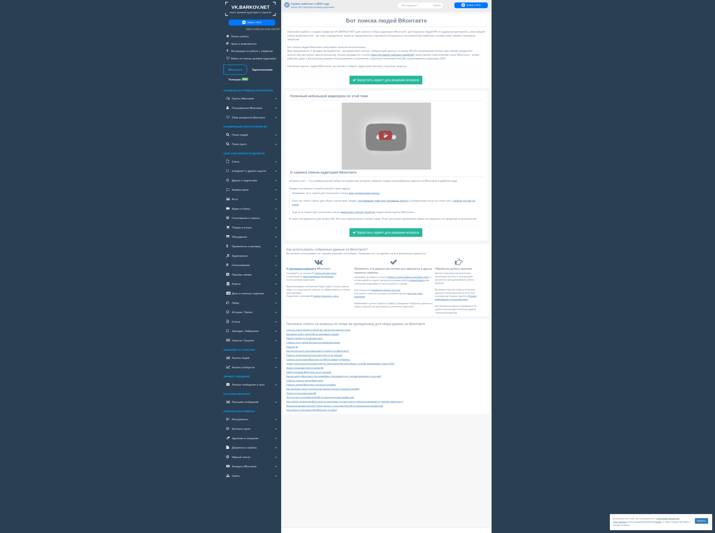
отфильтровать (417, 280)
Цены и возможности (244, 43)
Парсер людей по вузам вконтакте (304, 338)
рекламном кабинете (302, 268)
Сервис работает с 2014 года (310, 5)
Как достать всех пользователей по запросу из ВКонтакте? (317, 351)
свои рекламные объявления (318, 276)
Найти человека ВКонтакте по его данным (308, 372)
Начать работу (240, 36)
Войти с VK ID (254, 22)
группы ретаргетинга (325, 273)
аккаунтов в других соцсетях (358, 212)
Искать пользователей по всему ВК (305, 368)
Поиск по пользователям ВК (301, 393)
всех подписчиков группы (364, 193)
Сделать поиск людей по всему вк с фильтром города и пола (318, 330)
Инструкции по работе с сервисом (252, 51)
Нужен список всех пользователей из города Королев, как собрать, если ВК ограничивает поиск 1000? (340, 363)
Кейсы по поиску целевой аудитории (253, 58)
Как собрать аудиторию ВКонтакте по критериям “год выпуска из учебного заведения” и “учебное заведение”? (344, 401)
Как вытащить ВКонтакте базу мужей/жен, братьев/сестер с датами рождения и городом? (333, 376)
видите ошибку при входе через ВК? (263, 29)
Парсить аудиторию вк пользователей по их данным (314, 355)
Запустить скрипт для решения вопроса (387, 80)
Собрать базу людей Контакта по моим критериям (313, 342)
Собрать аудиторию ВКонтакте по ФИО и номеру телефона (318, 359)
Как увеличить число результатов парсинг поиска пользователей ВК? (323, 389)
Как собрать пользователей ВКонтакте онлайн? (311, 410)
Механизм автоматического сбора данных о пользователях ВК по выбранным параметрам (334, 406)
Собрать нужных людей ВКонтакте (304, 380)
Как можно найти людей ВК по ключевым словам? (312, 334)
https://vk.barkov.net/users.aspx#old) (392, 54)
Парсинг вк (292, 347)
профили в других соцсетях (385, 290)
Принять (701, 521)
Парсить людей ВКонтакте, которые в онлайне (311, 385)
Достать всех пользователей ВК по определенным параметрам (320, 397)
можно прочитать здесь (326, 296)
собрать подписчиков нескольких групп (408, 277)
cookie (658, 522)
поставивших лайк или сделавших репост (383, 200)
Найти (437, 5)
